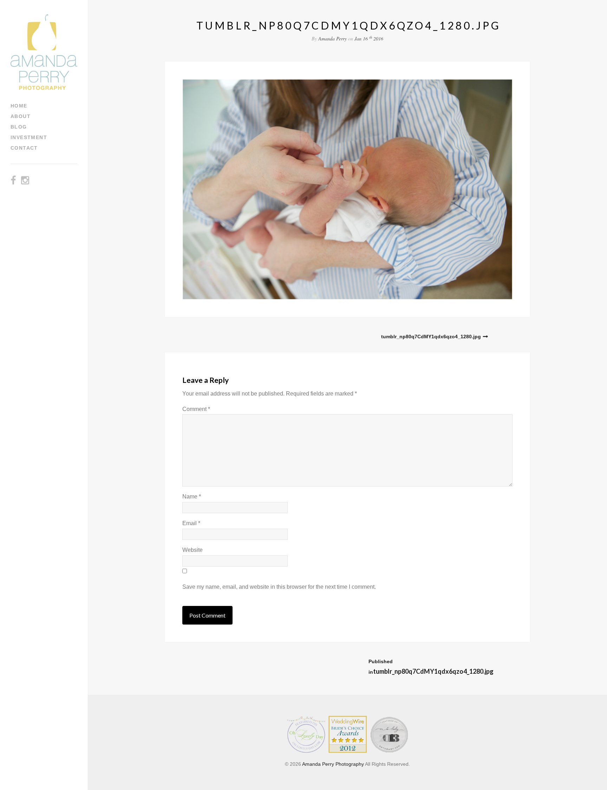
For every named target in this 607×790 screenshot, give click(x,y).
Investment (29, 137)
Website (192, 550)
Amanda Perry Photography (333, 764)
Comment (196, 409)
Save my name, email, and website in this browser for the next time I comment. (279, 587)
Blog (19, 127)
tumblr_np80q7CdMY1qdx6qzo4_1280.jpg (431, 336)
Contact (24, 148)
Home (19, 106)
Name (191, 497)
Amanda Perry (332, 38)
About (21, 116)
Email (191, 523)
